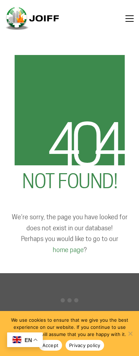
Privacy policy (85, 345)
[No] (130, 333)
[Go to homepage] (32, 18)
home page (68, 250)
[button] (129, 19)
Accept (50, 345)
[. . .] (69, 302)
